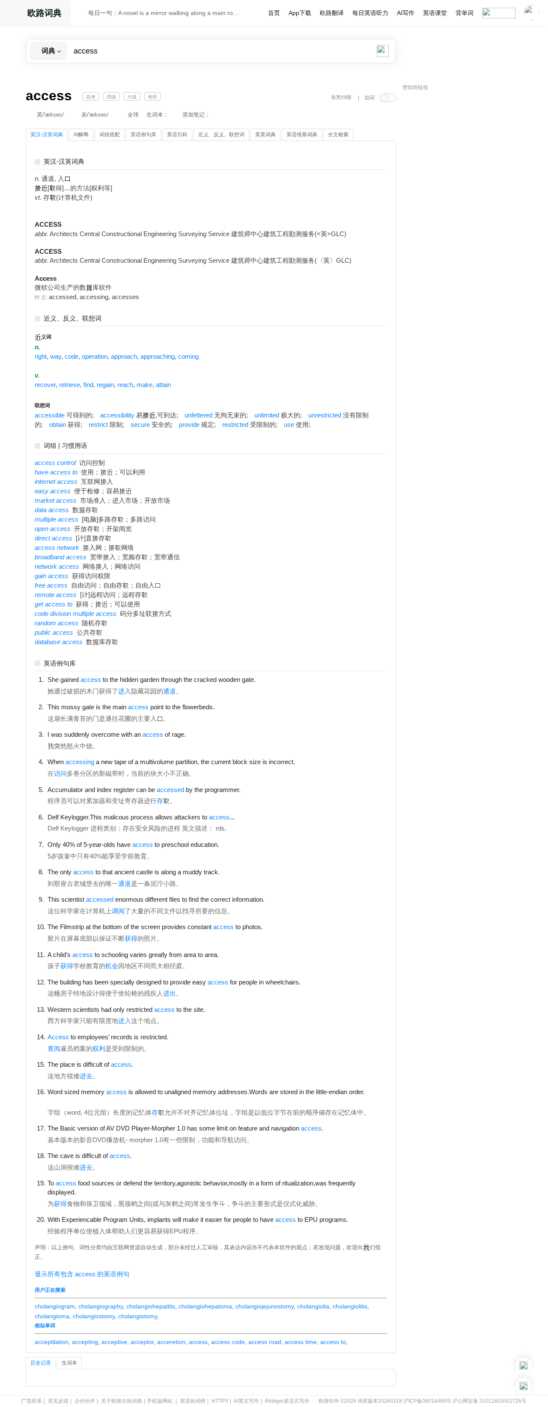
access (198, 1341)
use (289, 424)
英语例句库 (60, 663)
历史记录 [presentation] (40, 1363)
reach (125, 384)
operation (94, 356)
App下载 (300, 12)
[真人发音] (270, 679)
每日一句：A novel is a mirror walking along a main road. (163, 12)
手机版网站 (160, 1401)
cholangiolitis (350, 1306)
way (55, 356)
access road (264, 1341)
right (41, 356)
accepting (85, 1341)
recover (45, 384)
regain (105, 384)
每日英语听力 (370, 12)
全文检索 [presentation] (338, 135)
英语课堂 (435, 12)
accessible (50, 415)
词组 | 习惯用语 (65, 446)
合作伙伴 (84, 1401)
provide (189, 424)
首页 (274, 12)
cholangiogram (55, 1306)
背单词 (465, 12)
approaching (157, 356)
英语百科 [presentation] (177, 135)
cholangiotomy (137, 1316)
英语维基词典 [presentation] (301, 135)
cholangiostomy (94, 1316)
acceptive (114, 1341)
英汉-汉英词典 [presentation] (46, 135)
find (88, 384)
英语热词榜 (193, 1401)
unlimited (266, 415)
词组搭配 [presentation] (109, 135)
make (144, 384)
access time (301, 1341)
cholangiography (100, 1306)
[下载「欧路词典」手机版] (523, 1365)
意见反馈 (58, 1401)
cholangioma (52, 1316)
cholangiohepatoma (205, 1306)
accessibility (117, 415)
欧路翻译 (332, 12)
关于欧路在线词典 (121, 1401)
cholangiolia (313, 1306)
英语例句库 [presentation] (143, 135)
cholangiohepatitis (150, 1306)
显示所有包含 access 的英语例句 (82, 1274)
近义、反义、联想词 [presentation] (221, 135)
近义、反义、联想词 (72, 318)
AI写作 (405, 12)
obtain (57, 424)
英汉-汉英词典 (64, 162)
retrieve (69, 384)
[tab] (47, 135)
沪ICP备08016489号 (427, 1401)
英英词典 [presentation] (265, 135)
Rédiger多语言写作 (287, 1401)
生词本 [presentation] (69, 1363)
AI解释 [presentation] (81, 135)
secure (140, 424)
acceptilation (51, 1341)
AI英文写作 (246, 1401)
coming (188, 356)
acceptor (142, 1341)
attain (163, 384)
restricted (235, 424)
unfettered (198, 415)
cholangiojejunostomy (264, 1306)
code (71, 356)
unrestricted (324, 415)
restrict (98, 424)
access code (228, 1341)
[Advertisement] (466, 225)
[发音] (81, 14)
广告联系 (31, 1401)
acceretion (171, 1341)
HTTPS (219, 1401)
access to (333, 1341)
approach (124, 356)
